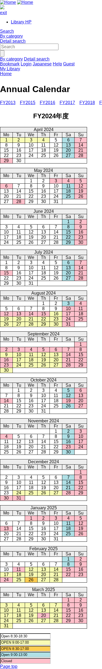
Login (26, 64)
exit (3, 12)
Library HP (21, 22)
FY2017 (67, 102)
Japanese (42, 64)
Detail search (13, 41)
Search (7, 31)
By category (11, 36)
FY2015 (27, 102)
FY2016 (47, 102)
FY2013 (8, 102)
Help (57, 64)
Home (6, 73)
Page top (8, 666)
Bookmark (10, 64)
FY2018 (87, 102)
